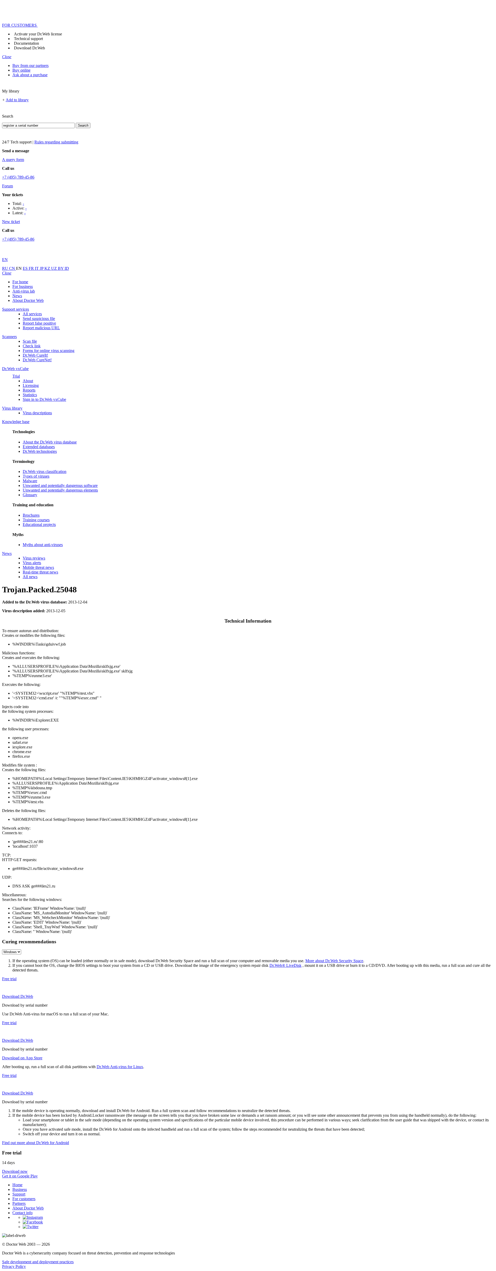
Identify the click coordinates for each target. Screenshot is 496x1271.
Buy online (21, 70)
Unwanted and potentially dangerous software (60, 485)
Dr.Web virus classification (44, 471)
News (17, 296)
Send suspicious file (39, 318)
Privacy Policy (14, 1266)
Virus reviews (34, 558)
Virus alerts (32, 563)
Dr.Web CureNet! (37, 360)
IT (37, 268)
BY (61, 268)
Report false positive (39, 323)
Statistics (30, 395)
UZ (54, 268)
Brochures (31, 515)
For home (20, 282)
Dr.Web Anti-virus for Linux (120, 1067)
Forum (7, 186)
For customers (23, 1199)
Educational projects (39, 524)
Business (19, 1189)
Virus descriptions (37, 413)
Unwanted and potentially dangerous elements (60, 490)
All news (30, 577)
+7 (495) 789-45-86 (18, 177)
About (28, 381)
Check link (32, 346)
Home (17, 1185)
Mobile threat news (38, 567)
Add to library (17, 100)
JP (42, 268)
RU (5, 268)
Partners (19, 1203)
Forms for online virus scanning (48, 350)
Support (18, 1194)
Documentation (26, 43)
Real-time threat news (40, 572)
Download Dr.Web (29, 48)
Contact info (22, 1213)
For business (22, 286)
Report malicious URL (41, 328)
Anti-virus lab (23, 291)
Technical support (28, 38)
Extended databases (39, 447)
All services (32, 314)
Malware (30, 481)
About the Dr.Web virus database (50, 442)
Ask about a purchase (30, 75)
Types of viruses (36, 476)
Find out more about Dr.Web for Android (35, 1142)
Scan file (30, 341)
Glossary (30, 495)
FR (32, 268)
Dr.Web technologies (40, 451)
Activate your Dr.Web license (38, 34)
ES (26, 268)
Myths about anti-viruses (43, 544)
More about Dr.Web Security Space (334, 961)
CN (12, 268)
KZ (47, 268)
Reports (29, 390)
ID (67, 268)
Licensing (31, 385)
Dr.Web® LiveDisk (285, 965)
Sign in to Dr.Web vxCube (44, 399)
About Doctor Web (28, 300)
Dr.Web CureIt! (35, 355)
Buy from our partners (30, 65)
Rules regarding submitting (56, 142)
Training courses (36, 520)
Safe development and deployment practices (38, 1262)
